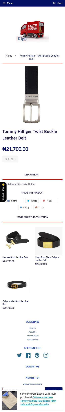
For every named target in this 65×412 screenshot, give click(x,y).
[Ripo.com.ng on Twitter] (19, 355)
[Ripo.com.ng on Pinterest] (37, 355)
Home (9, 55)
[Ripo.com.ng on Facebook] (28, 355)
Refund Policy (32, 336)
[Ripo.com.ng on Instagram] (45, 355)
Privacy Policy (32, 339)
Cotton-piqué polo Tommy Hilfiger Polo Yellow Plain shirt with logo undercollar (38, 400)
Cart (59, 3)
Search (33, 328)
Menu (9, 3)
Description (31, 175)
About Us (32, 332)
